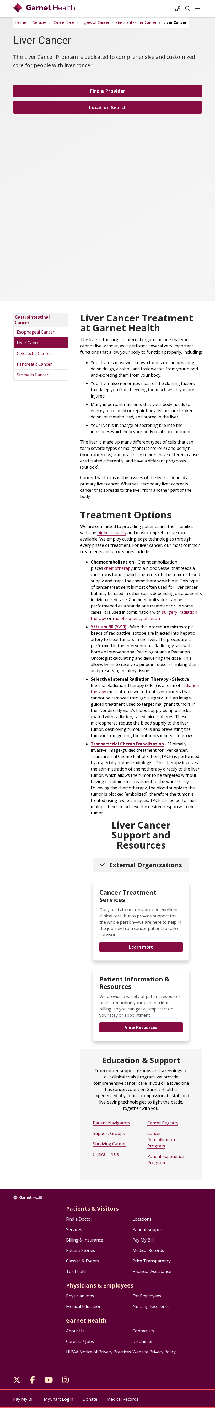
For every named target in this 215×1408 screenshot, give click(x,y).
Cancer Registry (162, 1123)
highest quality (111, 533)
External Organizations (145, 864)
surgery (169, 612)
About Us (75, 1331)
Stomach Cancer (33, 375)
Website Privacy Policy (154, 1352)
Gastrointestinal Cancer (32, 320)
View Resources (141, 1027)
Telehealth (76, 1271)
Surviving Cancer (109, 1144)
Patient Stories (80, 1250)
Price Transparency (151, 1261)
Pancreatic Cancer (34, 364)
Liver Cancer (29, 343)
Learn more (141, 947)
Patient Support (148, 1229)
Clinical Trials (106, 1154)
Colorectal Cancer (34, 353)
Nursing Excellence (151, 1306)
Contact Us (143, 1331)
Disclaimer (142, 1341)
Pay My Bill (143, 1240)
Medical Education (83, 1306)
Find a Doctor (79, 1219)
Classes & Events (82, 1261)
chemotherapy (118, 568)
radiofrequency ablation (136, 618)
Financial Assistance (151, 1271)
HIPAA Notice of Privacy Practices (98, 1352)
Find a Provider (107, 91)
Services (74, 1229)
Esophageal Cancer (36, 332)
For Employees (146, 1296)
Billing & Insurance (84, 1240)
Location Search (108, 107)
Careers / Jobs (80, 1341)
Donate (90, 1399)
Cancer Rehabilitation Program (161, 1139)
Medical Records (148, 1250)
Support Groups (109, 1133)
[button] (198, 8)
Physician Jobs (80, 1296)
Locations (142, 1219)
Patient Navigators (111, 1123)
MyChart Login (58, 1399)
